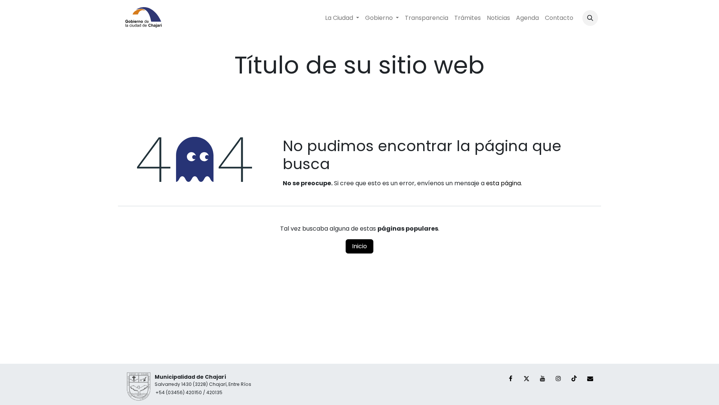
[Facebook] (511, 378)
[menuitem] (342, 18)
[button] (590, 18)
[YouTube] (543, 378)
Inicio (359, 246)
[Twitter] (527, 378)
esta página (503, 183)
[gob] (590, 378)
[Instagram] (558, 378)
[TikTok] (574, 378)
